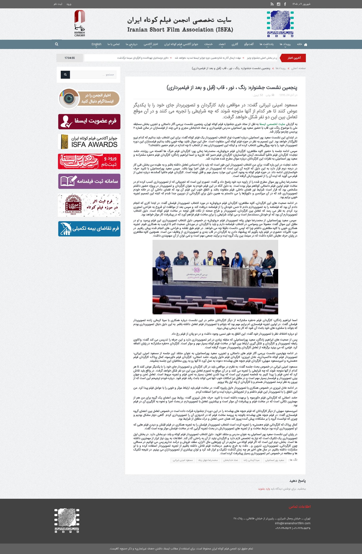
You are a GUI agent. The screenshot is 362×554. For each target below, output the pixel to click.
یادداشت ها (267, 44)
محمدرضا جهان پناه (208, 460)
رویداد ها (285, 44)
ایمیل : (255, 95)
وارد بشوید (264, 489)
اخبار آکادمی (151, 44)
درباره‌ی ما (131, 44)
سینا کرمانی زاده (252, 460)
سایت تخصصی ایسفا (273, 124)
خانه (299, 44)
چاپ (268, 95)
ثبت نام (58, 4)
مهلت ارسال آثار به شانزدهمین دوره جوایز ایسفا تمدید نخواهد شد (234, 58)
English (96, 44)
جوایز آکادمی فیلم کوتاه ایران (181, 44)
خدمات (208, 44)
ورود (68, 4)
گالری (235, 44)
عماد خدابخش (230, 460)
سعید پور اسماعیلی (274, 460)
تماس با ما (114, 44)
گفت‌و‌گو (248, 44)
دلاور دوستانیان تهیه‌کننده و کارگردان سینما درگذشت (168, 58)
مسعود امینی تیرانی (183, 460)
